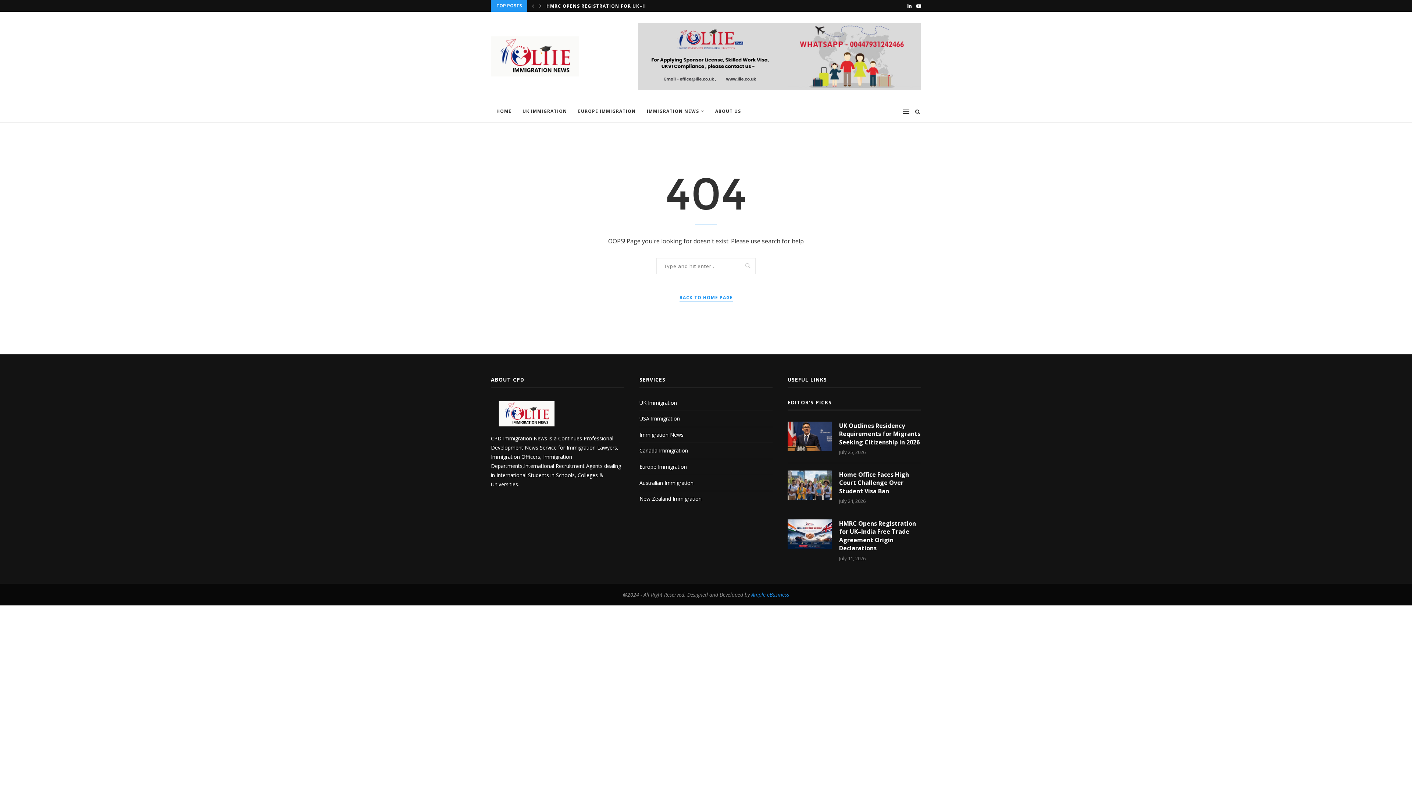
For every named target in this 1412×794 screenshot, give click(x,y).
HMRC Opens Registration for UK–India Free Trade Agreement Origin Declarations (877, 535)
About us (728, 111)
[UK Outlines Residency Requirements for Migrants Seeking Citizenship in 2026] (810, 436)
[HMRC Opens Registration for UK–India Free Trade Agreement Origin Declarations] (810, 534)
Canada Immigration (663, 450)
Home (503, 111)
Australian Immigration (666, 482)
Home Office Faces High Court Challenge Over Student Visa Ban (874, 483)
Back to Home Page (706, 297)
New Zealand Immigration (670, 498)
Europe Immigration (607, 111)
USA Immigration (659, 418)
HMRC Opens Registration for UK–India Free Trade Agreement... (636, 6)
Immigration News (673, 111)
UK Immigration (545, 111)
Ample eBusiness (770, 594)
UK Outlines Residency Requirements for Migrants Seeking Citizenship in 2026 (879, 434)
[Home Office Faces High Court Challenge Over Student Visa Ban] (810, 485)
